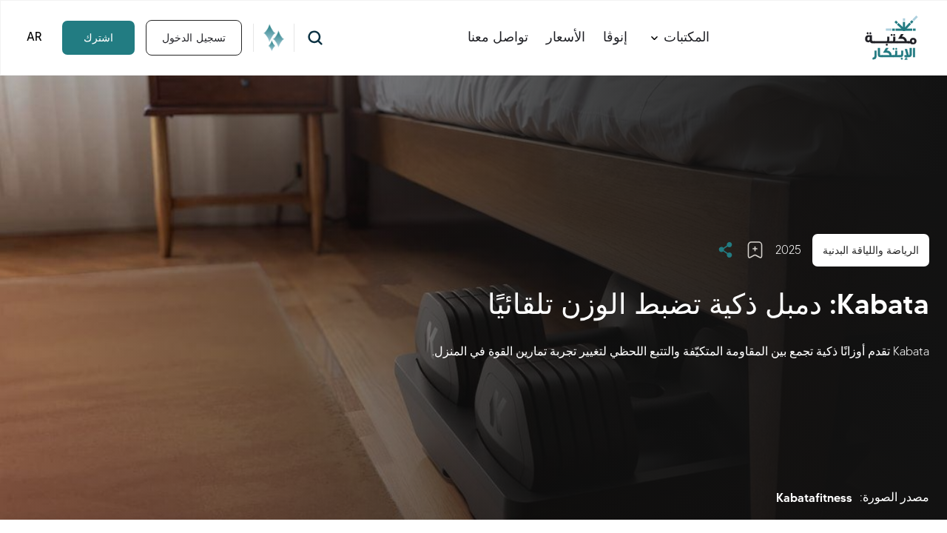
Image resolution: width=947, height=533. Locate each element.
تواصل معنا (498, 37)
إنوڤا (615, 37)
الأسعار (565, 37)
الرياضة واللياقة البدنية (871, 250)
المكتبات (687, 37)
